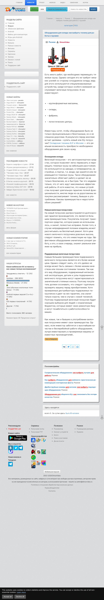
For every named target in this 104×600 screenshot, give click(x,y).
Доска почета (59, 441)
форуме (20, 205)
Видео (62, 2)
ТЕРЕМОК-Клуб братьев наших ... (17, 208)
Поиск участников (60, 438)
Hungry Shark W (11, 115)
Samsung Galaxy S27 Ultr (16, 187)
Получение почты (37, 429)
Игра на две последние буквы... (17, 215)
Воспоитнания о (12, 122)
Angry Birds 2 (11, 107)
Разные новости (14, 46)
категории (68, 25)
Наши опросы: (13, 263)
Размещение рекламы (85, 429)
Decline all (20, 597)
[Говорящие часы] (33, 451)
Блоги (56, 435)
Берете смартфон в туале (17, 164)
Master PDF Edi (11, 127)
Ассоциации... (11, 211)
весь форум (11, 228)
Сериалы (11, 51)
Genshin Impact (11, 110)
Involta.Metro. (11, 141)
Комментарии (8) (13, 318)
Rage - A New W (11, 138)
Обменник (74, 2)
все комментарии (13, 253)
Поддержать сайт (15, 83)
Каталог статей (14, 60)
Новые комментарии (17, 238)
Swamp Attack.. (11, 117)
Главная (19, 2)
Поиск (10, 62)
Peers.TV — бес (11, 136)
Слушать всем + (12, 105)
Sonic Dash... (10, 119)
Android (52, 2)
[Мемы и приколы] (38, 440)
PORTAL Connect (12, 143)
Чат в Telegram (51, 339)
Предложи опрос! (28, 318)
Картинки (11, 54)
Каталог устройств (61, 432)
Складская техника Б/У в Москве (66, 143)
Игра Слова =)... (11, 213)
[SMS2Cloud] (33, 446)
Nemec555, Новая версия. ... (16, 248)
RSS (76, 25)
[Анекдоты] (43, 453)
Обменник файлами (16, 29)
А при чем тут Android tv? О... (16, 241)
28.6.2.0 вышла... (12, 243)
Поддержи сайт (14, 65)
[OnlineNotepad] (33, 440)
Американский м (12, 124)
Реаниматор (58, 429)
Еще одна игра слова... (14, 218)
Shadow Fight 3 (11, 129)
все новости (11, 195)
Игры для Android (15, 37)
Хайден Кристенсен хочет (17, 190)
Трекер (41, 2)
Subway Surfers (11, 131)
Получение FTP (37, 432)
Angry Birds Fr (11, 103)
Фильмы (11, 48)
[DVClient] (43, 440)
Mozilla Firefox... (11, 223)
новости (22, 161)
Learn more (21, 592)
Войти (34, 9)
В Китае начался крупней (16, 181)
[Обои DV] (43, 465)
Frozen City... (10, 112)
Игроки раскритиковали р (17, 167)
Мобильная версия (52, 472)
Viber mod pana (11, 100)
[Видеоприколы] (38, 453)
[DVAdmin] (33, 463)
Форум (85, 2)
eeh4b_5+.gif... (11, 246)
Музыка (11, 43)
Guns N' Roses (11, 146)
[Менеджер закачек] (33, 457)
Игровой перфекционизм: (17, 184)
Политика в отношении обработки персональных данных (52, 485)
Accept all (8, 597)
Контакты (52, 491)
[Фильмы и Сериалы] (33, 468)
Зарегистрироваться (57, 9)
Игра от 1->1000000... (13, 220)
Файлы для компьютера (17, 34)
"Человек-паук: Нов (14, 173)
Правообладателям (52, 488)
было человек (72, 413)
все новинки (11, 151)
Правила (80, 432)
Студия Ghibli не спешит (16, 170)
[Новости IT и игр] (38, 465)
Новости (30, 2)
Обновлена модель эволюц (17, 178)
